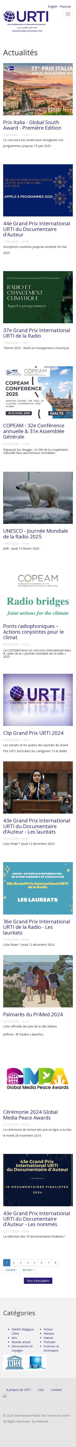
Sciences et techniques (51, 1348)
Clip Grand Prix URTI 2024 (33, 732)
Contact (56, 1390)
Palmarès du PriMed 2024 (33, 1014)
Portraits (50, 1342)
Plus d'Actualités (38, 1281)
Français (65, 6)
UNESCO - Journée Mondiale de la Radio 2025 (35, 533)
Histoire (49, 1334)
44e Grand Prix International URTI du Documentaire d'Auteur (36, 229)
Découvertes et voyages (22, 1348)
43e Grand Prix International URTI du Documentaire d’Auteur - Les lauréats (36, 826)
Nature (48, 1338)
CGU (41, 1390)
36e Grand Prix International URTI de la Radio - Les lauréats (36, 927)
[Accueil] (32, 21)
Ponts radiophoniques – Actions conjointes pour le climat (33, 631)
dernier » (28, 1270)
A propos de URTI (18, 1390)
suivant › (11, 1270)
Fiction (48, 1329)
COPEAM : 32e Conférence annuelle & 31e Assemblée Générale (33, 431)
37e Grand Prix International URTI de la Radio (36, 333)
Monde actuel (21, 1342)
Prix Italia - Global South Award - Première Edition (32, 125)
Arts (14, 1338)
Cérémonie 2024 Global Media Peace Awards (30, 1114)
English (52, 6)
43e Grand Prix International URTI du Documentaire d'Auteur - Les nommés (36, 1219)
